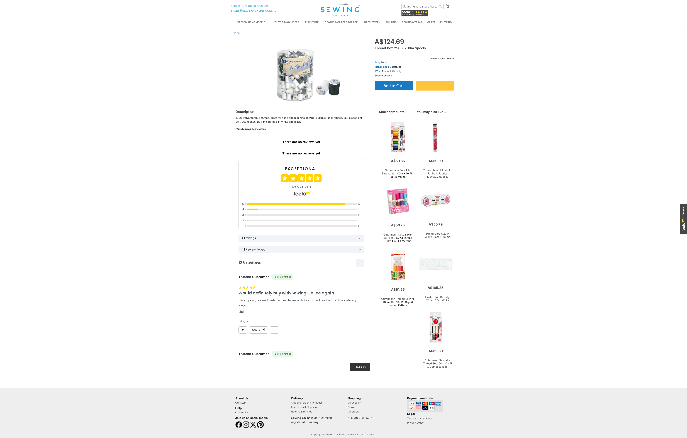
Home (237, 33)
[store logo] (340, 10)
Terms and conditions (419, 418)
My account (354, 402)
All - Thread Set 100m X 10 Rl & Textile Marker (398, 173)
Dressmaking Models (251, 22)
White (437, 299)
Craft (431, 22)
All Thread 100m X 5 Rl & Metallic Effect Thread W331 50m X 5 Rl (397, 241)
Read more (360, 367)
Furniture (312, 22)
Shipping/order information (307, 402)
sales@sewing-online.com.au (253, 10)
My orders (353, 411)
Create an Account (255, 5)
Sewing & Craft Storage (341, 22)
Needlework (372, 22)
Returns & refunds (301, 411)
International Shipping (304, 407)
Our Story (241, 402)
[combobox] (422, 6)
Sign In (235, 5)
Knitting (446, 22)
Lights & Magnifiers (286, 22)
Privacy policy (415, 422)
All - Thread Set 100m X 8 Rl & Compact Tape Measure (437, 365)
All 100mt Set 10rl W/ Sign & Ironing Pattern (397, 302)
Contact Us (241, 412)
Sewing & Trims (412, 22)
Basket (351, 407)
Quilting (391, 22)
